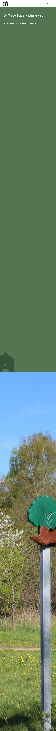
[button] (47, 3)
